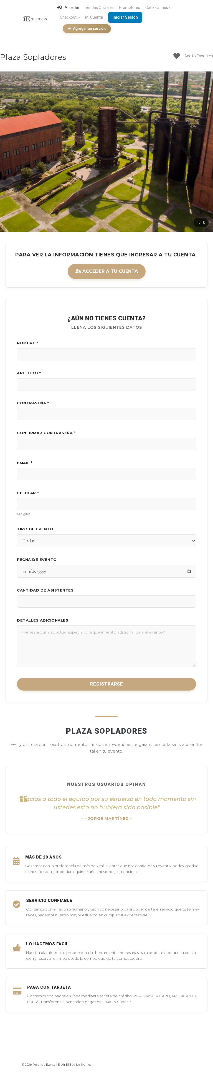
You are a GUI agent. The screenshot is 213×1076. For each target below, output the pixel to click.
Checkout (68, 17)
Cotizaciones (156, 7)
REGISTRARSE (106, 684)
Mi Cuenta (94, 17)
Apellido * (29, 373)
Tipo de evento (35, 529)
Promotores (129, 7)
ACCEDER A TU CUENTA (109, 271)
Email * (24, 463)
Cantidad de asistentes (45, 590)
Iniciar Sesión (125, 17)
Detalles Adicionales (42, 620)
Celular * (28, 493)
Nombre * (27, 343)
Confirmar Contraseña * (46, 433)
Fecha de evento (37, 559)
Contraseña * (33, 403)
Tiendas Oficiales (99, 7)
